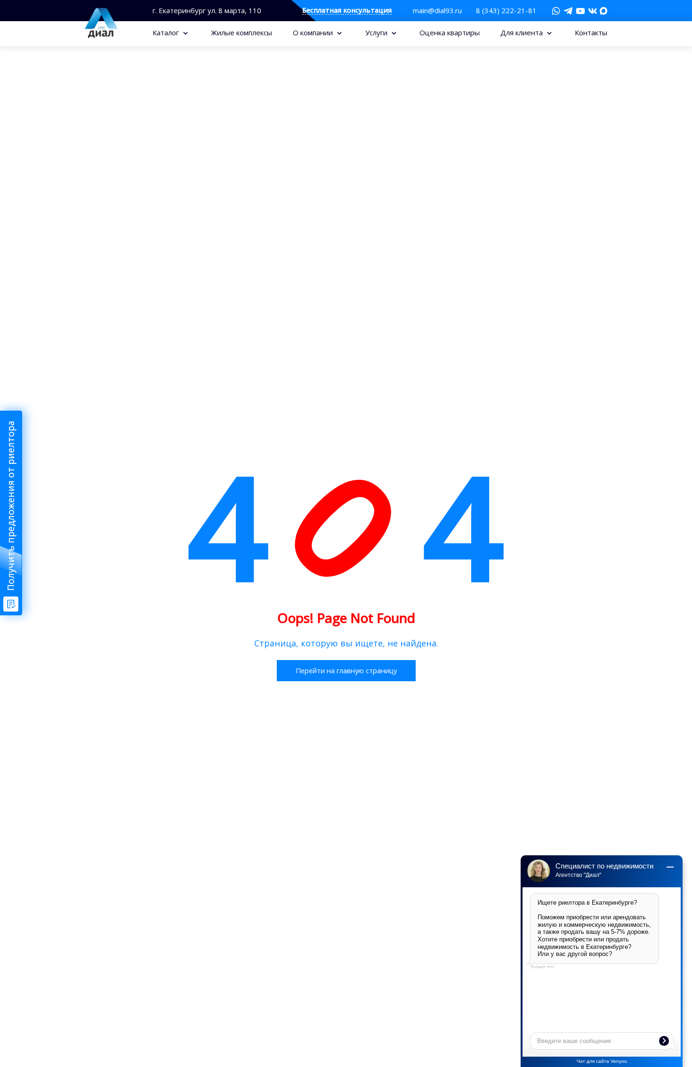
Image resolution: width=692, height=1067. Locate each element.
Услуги (377, 32)
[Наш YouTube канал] (580, 11)
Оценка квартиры (449, 32)
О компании (314, 32)
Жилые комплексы (241, 32)
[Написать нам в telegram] (568, 11)
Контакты (591, 32)
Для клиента (522, 32)
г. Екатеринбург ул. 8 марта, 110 (207, 10)
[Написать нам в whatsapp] (556, 11)
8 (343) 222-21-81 (506, 10)
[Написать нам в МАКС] (603, 10)
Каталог (167, 32)
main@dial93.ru (437, 10)
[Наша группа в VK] (592, 11)
